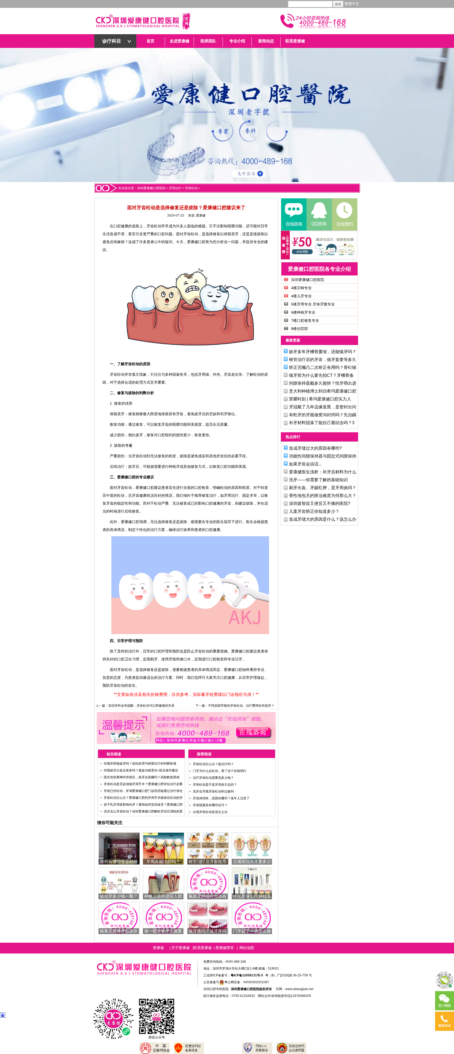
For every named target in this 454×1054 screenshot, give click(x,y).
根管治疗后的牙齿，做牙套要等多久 (322, 359)
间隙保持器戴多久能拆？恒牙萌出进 (322, 383)
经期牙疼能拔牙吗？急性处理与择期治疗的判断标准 (140, 763)
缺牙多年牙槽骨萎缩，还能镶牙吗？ (322, 351)
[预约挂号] (344, 214)
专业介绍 (237, 41)
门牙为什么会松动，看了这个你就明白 (219, 771)
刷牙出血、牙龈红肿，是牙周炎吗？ (322, 487)
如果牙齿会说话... (305, 464)
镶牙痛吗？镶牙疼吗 (207, 931)
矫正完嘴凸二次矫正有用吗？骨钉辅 (322, 367)
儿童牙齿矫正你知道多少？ (314, 511)
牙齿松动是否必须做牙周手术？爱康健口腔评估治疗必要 (143, 784)
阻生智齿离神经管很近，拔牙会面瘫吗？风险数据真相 (141, 777)
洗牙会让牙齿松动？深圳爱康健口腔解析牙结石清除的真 (143, 811)
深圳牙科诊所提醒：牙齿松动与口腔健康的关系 (141, 705)
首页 (150, 41)
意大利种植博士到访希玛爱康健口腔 (322, 391)
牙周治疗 (175, 188)
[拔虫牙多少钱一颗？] (119, 883)
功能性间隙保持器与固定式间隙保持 (322, 456)
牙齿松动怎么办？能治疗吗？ (213, 764)
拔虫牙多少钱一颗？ (119, 896)
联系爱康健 (295, 41)
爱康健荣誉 (224, 948)
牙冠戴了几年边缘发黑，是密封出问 (322, 407)
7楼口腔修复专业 (305, 320)
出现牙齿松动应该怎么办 (210, 812)
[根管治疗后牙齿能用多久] (208, 848)
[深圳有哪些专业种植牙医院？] (119, 848)
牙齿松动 (191, 188)
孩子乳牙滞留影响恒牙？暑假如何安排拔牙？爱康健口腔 (143, 804)
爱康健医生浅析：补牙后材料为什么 (322, 472)
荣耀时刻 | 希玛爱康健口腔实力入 (320, 399)
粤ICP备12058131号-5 (247, 975)
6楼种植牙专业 (303, 312)
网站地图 (246, 948)
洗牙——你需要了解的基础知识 (318, 480)
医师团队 (208, 41)
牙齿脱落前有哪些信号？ (210, 805)
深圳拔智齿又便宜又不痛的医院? (319, 503)
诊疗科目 (111, 41)
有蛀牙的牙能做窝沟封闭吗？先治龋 (322, 415)
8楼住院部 (299, 329)
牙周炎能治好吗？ (163, 861)
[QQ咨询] (319, 214)
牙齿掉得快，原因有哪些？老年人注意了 (221, 798)
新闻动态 (266, 41)
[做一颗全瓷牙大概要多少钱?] (163, 917)
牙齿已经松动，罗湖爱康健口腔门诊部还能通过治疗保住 (143, 791)
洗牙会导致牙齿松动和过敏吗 (213, 791)
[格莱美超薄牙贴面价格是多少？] (119, 917)
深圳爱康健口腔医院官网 (143, 21)
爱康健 (200, 215)
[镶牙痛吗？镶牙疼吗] (208, 917)
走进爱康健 (179, 41)
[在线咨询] (293, 214)
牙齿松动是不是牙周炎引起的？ (215, 784)
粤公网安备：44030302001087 (246, 982)
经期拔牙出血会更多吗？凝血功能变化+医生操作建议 (141, 770)
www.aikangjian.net (299, 989)
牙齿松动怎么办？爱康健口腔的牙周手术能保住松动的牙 (143, 798)
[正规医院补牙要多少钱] (252, 848)
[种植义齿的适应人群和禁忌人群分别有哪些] (163, 883)
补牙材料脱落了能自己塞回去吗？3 (321, 422)
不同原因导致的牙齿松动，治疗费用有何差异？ (241, 705)
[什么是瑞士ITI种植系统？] (252, 883)
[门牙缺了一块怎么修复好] (252, 917)
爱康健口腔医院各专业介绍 (319, 269)
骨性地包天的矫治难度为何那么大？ (322, 495)
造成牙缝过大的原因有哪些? (315, 448)
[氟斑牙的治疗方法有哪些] (208, 883)
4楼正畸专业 (301, 288)
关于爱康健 (180, 948)
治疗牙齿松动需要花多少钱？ (213, 778)
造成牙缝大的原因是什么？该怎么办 (322, 519)
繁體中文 (351, 4)
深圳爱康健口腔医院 (151, 188)
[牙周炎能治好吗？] (163, 848)
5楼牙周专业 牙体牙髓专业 (313, 304)
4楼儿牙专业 (301, 296)
